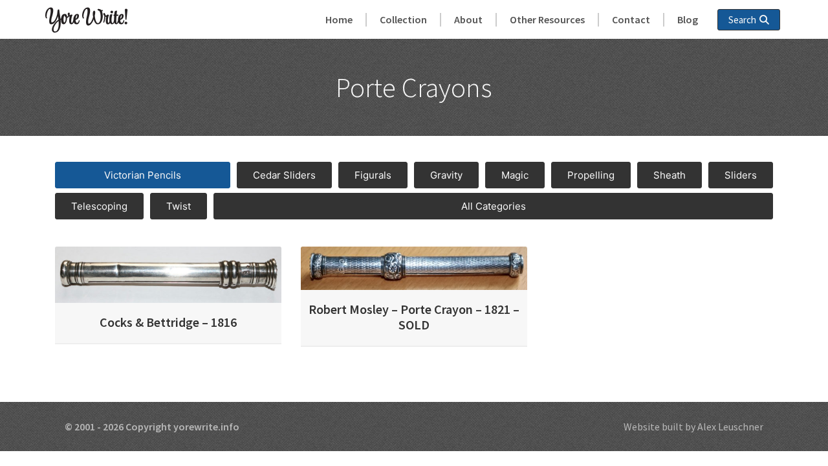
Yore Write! (86, 19)
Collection (403, 19)
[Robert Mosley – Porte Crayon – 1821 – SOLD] (414, 267)
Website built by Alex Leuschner (693, 426)
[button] (142, 175)
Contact (631, 19)
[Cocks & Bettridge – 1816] (168, 273)
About (468, 19)
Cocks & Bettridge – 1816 (168, 322)
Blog (687, 19)
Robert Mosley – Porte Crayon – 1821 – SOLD (414, 317)
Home (339, 19)
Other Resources (547, 19)
